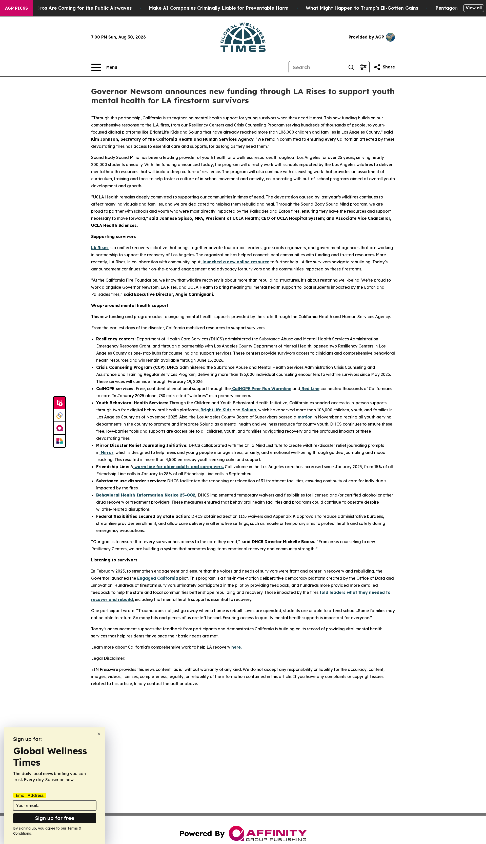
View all (474, 7)
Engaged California (157, 578)
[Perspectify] (59, 415)
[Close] (98, 733)
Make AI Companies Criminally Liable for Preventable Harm (219, 8)
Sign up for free (54, 818)
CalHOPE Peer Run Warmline (261, 388)
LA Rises (100, 247)
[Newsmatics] (59, 441)
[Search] (351, 67)
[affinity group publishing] (59, 428)
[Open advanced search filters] (363, 67)
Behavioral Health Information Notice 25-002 (145, 495)
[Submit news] (59, 403)
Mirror (106, 452)
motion (304, 416)
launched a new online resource (235, 261)
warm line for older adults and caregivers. (178, 466)
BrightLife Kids (216, 409)
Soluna (248, 409)
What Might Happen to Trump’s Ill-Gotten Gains (362, 8)
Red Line (309, 388)
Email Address (30, 795)
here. (236, 647)
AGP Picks (16, 8)
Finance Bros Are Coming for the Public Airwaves (74, 8)
